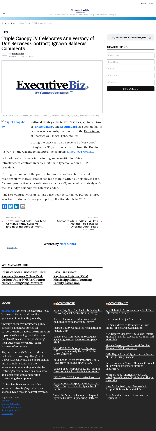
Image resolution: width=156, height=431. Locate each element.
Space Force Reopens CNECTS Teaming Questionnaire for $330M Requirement (77, 370)
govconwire (65, 303)
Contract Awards (12, 272)
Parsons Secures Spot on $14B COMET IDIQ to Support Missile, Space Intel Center (76, 386)
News (43, 272)
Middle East (30, 272)
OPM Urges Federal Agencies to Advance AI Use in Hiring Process (130, 356)
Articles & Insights (11, 404)
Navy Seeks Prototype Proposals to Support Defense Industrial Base (126, 387)
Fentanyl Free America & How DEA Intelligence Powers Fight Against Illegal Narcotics (130, 377)
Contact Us (7, 413)
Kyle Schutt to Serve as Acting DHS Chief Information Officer (130, 311)
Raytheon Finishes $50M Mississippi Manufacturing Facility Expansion (72, 279)
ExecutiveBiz (9, 310)
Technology (69, 272)
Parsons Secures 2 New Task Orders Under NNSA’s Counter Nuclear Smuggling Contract (23, 279)
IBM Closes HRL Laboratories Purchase (76, 377)
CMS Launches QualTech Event (124, 319)
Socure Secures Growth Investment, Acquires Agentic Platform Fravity (75, 320)
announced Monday (79, 151)
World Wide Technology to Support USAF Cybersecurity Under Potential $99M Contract (75, 351)
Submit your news (11, 410)
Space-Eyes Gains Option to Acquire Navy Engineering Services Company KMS (75, 339)
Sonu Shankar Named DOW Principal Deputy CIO (127, 396)
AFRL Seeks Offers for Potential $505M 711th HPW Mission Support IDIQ (76, 361)
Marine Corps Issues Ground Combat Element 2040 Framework (128, 347)
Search (150, 38)
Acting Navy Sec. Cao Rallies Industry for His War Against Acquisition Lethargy (77, 311)
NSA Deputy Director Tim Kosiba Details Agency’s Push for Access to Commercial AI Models (130, 336)
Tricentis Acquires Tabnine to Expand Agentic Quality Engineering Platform (75, 396)
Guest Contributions (12, 407)
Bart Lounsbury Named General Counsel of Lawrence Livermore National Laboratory (130, 366)
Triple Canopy (44, 126)
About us (6, 400)
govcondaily (118, 303)
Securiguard (68, 126)
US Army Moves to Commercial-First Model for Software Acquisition (127, 326)
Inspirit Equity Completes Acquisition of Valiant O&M (77, 329)
